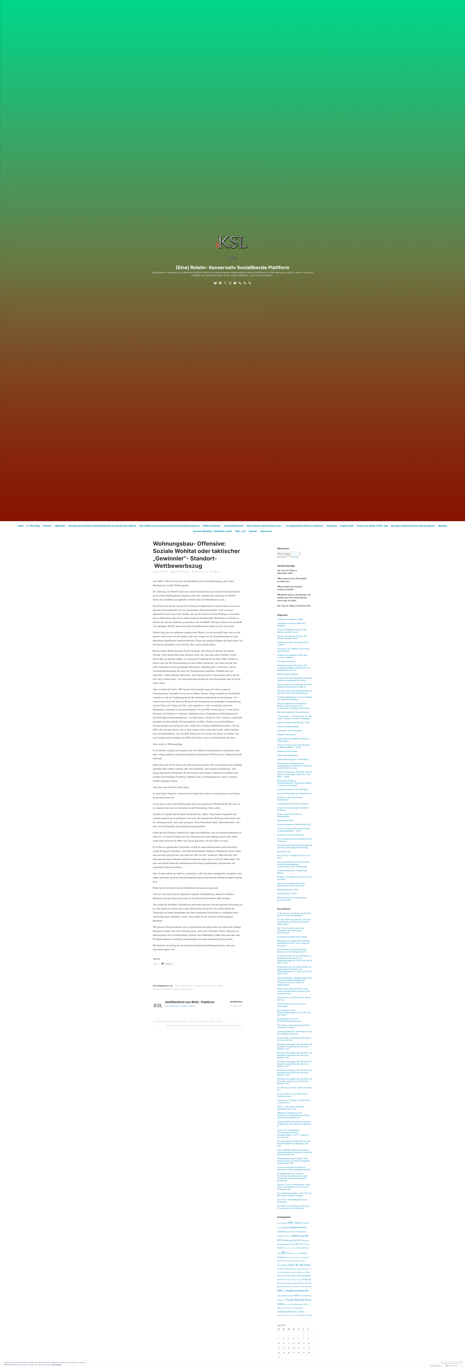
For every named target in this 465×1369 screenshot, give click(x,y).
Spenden (442, 526)
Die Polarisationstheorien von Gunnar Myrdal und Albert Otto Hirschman (294, 698)
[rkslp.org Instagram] (230, 282)
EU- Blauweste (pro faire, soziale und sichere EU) (294, 1088)
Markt (299, 1272)
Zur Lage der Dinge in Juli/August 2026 (287, 572)
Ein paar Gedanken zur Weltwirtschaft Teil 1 (294, 824)
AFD (278, 1223)
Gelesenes (331, 526)
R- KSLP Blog (33, 526)
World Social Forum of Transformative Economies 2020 (291, 898)
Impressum (266, 531)
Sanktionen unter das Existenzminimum (298, 1283)
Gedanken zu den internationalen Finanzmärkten (289, 798)
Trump (279, 1300)
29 (304, 1352)
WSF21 (295, 1315)
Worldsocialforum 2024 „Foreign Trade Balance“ (292, 871)
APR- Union (187, 985)
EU (284, 1252)
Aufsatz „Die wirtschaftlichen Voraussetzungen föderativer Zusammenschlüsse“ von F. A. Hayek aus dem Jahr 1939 (293, 1133)
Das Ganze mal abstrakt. (286, 661)
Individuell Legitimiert (299, 1261)
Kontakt (253, 531)
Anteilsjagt (283, 1223)
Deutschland (300, 1248)
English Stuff (347, 526)
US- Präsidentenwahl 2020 (297, 1304)
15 (304, 1343)
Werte (290, 1315)
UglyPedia (60, 526)
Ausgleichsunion (298, 1227)
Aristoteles (305, 1223)
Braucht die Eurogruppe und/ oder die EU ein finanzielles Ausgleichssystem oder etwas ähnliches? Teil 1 (294, 1046)
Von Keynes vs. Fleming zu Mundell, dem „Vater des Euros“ (293, 1101)
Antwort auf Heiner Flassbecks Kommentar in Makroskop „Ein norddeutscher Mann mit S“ (294, 1123)
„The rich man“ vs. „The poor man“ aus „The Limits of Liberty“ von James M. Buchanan (294, 717)
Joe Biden (281, 1269)
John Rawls (289, 1269)
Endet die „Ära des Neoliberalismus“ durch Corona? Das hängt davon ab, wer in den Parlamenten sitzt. (293, 1186)
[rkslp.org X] (225, 282)
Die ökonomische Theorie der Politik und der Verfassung (294, 839)
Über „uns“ (240, 531)
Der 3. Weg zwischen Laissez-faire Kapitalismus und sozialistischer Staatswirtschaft (290, 930)
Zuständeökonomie (234, 526)
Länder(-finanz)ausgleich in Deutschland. (293, 759)
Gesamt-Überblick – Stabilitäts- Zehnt (212, 531)
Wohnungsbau (186, 989)
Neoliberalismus (290, 1275)
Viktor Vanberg (298, 1311)
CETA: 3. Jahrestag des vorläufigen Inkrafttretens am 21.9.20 (290, 1107)
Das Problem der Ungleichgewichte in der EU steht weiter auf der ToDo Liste (293, 1207)
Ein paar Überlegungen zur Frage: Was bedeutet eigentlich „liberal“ (292, 637)
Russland (280, 1283)
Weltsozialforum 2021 (283, 1315)
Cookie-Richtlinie (56, 1364)
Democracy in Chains (290, 1248)
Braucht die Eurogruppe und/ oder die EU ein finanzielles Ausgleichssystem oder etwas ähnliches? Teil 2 (294, 1055)
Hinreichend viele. (284, 851)
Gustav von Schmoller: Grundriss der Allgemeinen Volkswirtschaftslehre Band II (293, 1168)
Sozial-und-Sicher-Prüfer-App (372, 526)
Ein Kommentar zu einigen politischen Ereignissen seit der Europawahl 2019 (291, 950)
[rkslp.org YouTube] (235, 282)
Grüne (293, 1257)
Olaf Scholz (281, 1279)
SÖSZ (220, 985)
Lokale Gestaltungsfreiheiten (288, 726)
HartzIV (212, 985)
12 (289, 1343)
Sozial (287, 1286)
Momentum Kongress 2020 (287, 889)
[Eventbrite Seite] (249, 282)
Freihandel (281, 1257)
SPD (279, 1290)
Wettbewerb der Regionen (287, 751)
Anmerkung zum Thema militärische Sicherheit (291, 624)
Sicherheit (281, 1286)
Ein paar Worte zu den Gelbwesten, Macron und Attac (294, 998)
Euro (289, 1253)
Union (286, 1304)
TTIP (283, 1300)
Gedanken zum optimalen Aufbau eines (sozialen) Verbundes (292, 656)
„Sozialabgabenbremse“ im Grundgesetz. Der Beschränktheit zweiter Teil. (294, 1032)
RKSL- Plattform (161, 572)
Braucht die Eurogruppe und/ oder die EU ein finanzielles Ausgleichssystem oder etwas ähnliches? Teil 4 (294, 1072)
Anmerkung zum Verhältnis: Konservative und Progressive (293, 649)
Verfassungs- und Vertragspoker (289, 730)
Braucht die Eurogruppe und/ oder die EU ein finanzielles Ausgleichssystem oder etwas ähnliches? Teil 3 (294, 1063)
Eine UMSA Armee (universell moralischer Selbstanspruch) (169, 526)
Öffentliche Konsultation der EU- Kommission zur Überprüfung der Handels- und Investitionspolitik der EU (293, 1115)
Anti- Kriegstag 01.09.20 (286, 893)
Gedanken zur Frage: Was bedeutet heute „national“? (293, 643)
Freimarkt (288, 1257)
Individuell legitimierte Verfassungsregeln (293, 712)
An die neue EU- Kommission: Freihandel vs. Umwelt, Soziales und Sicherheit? (294, 914)
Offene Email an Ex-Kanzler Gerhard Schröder (289, 588)
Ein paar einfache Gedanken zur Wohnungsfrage (289, 815)
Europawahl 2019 (295, 1253)
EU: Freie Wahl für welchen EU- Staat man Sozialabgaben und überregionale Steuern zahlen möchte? (293, 921)
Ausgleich (284, 1227)
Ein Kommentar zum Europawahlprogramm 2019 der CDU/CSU (294, 1038)
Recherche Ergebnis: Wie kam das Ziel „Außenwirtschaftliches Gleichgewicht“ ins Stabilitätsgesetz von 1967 (293, 667)
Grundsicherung (201, 985)
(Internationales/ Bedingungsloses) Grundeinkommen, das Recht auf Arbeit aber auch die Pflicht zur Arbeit (294, 765)
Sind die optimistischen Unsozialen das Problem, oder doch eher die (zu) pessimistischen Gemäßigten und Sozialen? (293, 705)
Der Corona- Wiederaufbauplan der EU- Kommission (292, 1200)
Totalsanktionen (306, 1295)
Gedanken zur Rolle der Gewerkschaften (292, 789)
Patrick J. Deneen (291, 1279)
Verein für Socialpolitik (294, 1308)
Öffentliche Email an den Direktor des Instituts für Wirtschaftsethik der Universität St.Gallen (294, 597)
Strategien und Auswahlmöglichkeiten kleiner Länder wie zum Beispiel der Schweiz (294, 679)
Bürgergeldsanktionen (285, 1244)
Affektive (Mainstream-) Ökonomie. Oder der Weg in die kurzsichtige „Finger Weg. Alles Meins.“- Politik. (294, 774)
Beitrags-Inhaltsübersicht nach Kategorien (413, 526)
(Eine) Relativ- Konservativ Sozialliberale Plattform (232, 267)
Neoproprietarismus (303, 1275)
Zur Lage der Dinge (304, 1315)
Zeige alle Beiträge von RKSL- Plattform (180, 1006)
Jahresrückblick (282, 1265)
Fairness (304, 1253)
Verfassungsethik (284, 1311)
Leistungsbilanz (286, 1272)
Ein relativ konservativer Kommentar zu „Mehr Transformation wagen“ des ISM (187, 1022)
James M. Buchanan (299, 1264)
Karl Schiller (297, 1269)
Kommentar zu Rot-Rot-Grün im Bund (292, 936)
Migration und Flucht (285, 820)
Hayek (279, 1261)
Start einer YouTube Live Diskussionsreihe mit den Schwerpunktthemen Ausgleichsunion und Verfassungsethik (293, 864)
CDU (296, 1244)
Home (21, 526)
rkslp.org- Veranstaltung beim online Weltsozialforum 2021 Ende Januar (291, 884)
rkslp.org (307, 1279)
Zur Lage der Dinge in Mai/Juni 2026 (294, 605)
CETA (301, 1244)
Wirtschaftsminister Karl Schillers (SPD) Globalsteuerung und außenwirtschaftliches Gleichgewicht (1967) (293, 1160)
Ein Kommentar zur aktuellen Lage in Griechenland (291, 1004)
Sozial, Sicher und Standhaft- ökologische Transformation (293, 739)
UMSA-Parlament (212, 526)
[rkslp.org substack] (240, 282)
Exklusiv (47, 526)
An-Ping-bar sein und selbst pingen (290, 834)
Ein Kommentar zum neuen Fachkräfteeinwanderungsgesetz (289, 1019)
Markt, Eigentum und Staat (287, 674)
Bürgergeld (305, 1240)
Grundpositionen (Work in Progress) (304, 526)
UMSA (176, 989)
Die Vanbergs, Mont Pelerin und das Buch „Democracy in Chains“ (293, 1026)
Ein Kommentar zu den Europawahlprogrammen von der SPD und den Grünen (293, 1012)
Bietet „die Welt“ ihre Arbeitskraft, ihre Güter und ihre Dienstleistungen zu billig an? (294, 685)
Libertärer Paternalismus (286, 734)
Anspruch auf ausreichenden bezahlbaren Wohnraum (293, 808)
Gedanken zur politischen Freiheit (290, 619)
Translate (295, 556)
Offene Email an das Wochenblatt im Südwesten (292, 580)
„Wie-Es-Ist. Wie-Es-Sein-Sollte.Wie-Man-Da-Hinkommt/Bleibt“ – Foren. (293, 746)
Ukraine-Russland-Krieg (298, 1299)
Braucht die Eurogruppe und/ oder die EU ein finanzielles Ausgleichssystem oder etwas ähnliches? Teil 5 (294, 1081)
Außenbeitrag (283, 1231)
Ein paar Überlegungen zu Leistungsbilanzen (294, 793)
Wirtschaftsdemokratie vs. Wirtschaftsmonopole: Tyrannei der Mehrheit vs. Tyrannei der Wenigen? (294, 782)
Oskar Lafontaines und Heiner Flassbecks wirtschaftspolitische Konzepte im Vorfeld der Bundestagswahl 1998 (294, 1152)
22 (304, 1348)
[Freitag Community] (244, 282)
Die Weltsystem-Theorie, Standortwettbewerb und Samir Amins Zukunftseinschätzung (204, 1026)
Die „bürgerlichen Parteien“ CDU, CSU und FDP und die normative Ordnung (294, 1194)
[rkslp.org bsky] (215, 282)
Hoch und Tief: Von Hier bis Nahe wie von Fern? (293, 856)
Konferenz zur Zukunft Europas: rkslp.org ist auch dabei (294, 877)
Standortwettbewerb (181, 572)
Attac (278, 1228)
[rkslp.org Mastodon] (220, 282)
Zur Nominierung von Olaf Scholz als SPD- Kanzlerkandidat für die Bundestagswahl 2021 (294, 1143)
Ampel (177, 985)
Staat (284, 1291)
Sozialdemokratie (294, 1286)
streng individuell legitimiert (285, 1296)
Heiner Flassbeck (287, 1261)
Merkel (303, 1272)
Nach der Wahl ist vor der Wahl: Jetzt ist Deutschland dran (292, 1094)
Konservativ (305, 1269)
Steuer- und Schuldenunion (287, 755)
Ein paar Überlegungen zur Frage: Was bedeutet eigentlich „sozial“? (292, 630)
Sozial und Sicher (306, 1286)
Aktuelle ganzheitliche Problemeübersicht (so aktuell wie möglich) (102, 526)
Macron (294, 1272)
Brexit (290, 1236)
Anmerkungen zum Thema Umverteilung (293, 803)
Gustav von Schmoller (302, 1257)
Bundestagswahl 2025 (292, 1240)
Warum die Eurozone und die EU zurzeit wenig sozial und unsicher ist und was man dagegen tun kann (293, 991)
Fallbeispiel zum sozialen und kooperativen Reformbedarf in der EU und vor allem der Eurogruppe (293, 943)
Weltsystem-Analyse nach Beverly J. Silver (293, 722)
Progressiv (299, 1279)
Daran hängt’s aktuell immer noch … (265, 526)
